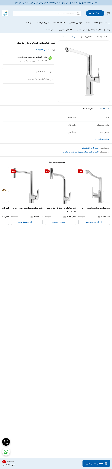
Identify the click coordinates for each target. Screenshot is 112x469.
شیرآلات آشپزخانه (70, 37)
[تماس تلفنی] (6, 442)
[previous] (106, 196)
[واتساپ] (6, 452)
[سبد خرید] (108, 13)
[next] (5, 196)
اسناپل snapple (43, 49)
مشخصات (104, 108)
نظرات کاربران (87, 108)
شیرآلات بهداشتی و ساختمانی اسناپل (95, 37)
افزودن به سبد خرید (94, 463)
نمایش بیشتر (103, 139)
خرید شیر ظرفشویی (70, 152)
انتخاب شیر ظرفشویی (89, 152)
